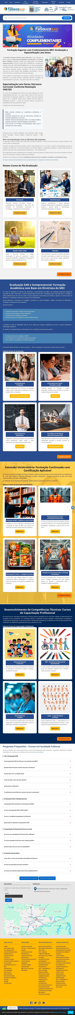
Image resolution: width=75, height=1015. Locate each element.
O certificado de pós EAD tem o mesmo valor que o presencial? (21, 792)
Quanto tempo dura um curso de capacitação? (17, 846)
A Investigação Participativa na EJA (62, 947)
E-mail (10, 893)
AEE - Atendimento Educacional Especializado (44, 970)
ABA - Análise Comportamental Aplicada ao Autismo (45, 953)
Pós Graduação (9, 976)
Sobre (11, 2)
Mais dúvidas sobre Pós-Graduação (29, 878)
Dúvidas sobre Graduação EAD (47, 878)
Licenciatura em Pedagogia (26, 956)
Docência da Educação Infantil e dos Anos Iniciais (45, 985)
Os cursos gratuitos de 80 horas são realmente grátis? (19, 840)
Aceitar (70, 1012)
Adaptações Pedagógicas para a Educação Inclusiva (62, 957)
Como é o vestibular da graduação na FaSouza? (17, 816)
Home (6, 2)
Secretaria (61, 2)
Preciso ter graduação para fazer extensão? (16, 864)
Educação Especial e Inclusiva (46, 949)
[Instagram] (39, 1002)
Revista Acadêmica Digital (10, 978)
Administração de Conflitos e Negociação (62, 972)
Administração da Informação (62, 967)
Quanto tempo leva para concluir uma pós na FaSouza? (19, 767)
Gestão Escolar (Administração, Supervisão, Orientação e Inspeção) (44, 977)
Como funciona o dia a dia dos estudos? (15, 780)
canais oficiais (39, 752)
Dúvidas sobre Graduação (26, 965)
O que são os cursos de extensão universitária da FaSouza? (21, 858)
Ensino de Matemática (46, 988)
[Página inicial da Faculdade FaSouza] (14, 9)
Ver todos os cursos (64, 274)
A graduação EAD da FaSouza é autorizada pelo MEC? (19, 804)
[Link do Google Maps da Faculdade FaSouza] (37, 919)
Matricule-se (19, 531)
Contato (68, 2)
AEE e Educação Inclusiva (61, 986)
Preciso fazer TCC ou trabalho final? (14, 773)
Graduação (17, 2)
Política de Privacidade (8, 973)
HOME (5, 946)
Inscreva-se (55, 396)
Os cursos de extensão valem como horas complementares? (21, 870)
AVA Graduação (9, 950)
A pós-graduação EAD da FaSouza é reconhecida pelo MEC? (21, 761)
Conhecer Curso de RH (55, 446)
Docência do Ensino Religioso (45, 991)
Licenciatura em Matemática (26, 952)
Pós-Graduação (25, 2)
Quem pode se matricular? (11, 786)
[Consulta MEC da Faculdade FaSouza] (34, 9)
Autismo (41, 957)
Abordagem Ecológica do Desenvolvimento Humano (63, 952)
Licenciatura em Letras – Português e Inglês (28, 948)
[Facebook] (31, 1002)
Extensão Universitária (36, 2)
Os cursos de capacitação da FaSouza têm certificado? (19, 834)
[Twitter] (35, 1002)
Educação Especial (45, 946)
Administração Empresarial (61, 976)
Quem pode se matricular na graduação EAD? (17, 822)
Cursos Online (9, 959)
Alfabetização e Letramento (44, 960)
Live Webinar (8, 970)
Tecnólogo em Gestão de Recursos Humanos (28, 961)
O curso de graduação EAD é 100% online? (16, 810)
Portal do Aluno (53, 2)
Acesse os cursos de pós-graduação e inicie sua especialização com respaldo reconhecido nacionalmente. (30, 159)
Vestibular (7, 983)
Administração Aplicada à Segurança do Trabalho (63, 963)
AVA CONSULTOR (9, 948)
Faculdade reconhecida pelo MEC (10, 964)
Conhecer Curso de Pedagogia (19, 396)
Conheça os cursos (19, 212)
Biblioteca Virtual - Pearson (27, 969)
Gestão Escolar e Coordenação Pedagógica (45, 964)
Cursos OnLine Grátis (11, 961)
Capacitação (45, 2)
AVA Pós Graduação (10, 952)
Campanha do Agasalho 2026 (8, 954)
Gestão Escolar (44, 994)
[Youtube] (43, 1002)
